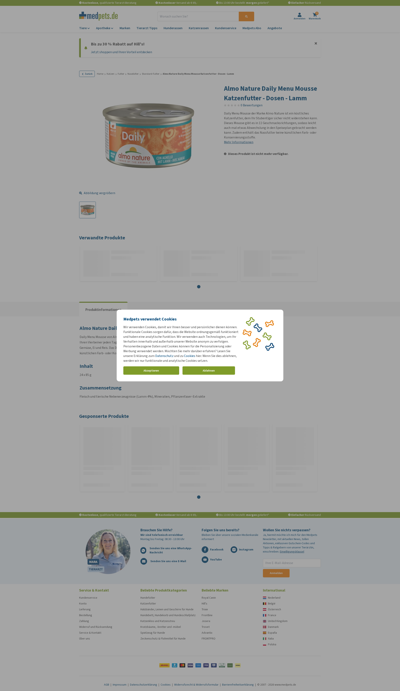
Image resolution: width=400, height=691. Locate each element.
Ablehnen (209, 371)
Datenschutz (164, 356)
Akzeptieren (151, 371)
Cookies (189, 356)
